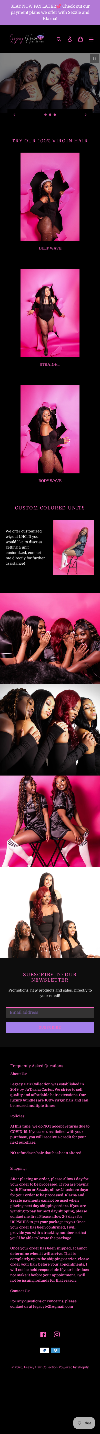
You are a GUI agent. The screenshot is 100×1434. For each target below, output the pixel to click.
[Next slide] (85, 114)
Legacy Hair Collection (41, 1367)
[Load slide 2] (50, 114)
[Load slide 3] (55, 114)
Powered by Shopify (74, 1367)
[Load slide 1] (45, 114)
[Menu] (91, 38)
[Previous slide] (14, 114)
